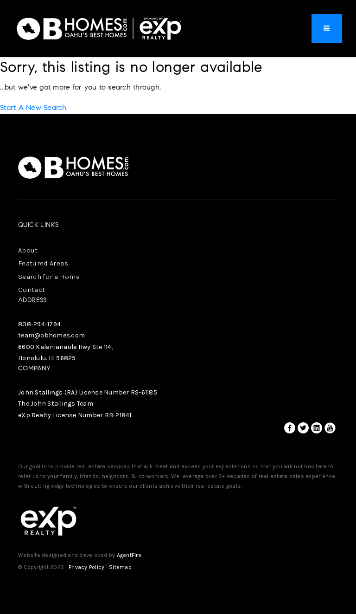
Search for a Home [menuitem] (49, 276)
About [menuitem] (28, 250)
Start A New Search (33, 107)
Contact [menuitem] (31, 289)
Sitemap (120, 567)
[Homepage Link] (99, 27)
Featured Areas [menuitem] (43, 263)
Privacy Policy (87, 567)
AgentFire (129, 555)
